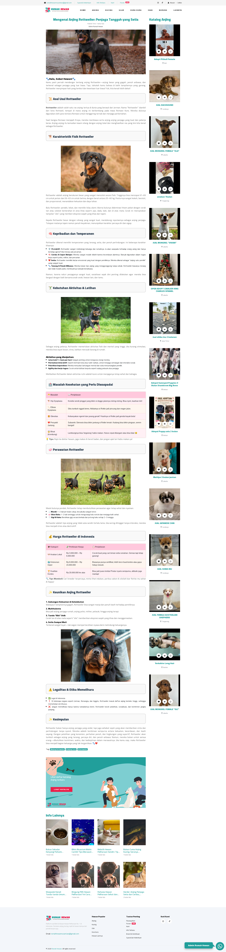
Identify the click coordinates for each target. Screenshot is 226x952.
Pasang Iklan (130, 920)
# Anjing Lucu (71, 749)
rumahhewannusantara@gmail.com (59, 2)
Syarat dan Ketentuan (133, 937)
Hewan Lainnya (97, 935)
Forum (124, 2)
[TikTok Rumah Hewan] (169, 921)
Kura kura (136, 10)
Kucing (109, 10)
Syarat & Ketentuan (84, 2)
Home (83, 10)
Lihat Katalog (61, 789)
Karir (112, 2)
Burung (163, 10)
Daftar (180, 3)
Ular (121, 10)
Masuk (172, 3)
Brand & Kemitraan (133, 933)
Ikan (150, 10)
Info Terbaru (101, 2)
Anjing (95, 10)
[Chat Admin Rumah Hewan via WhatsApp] (220, 946)
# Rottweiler (82, 749)
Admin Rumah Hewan (198, 945)
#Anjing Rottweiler (57, 749)
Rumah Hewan (57, 948)
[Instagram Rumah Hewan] (163, 921)
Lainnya (178, 10)
